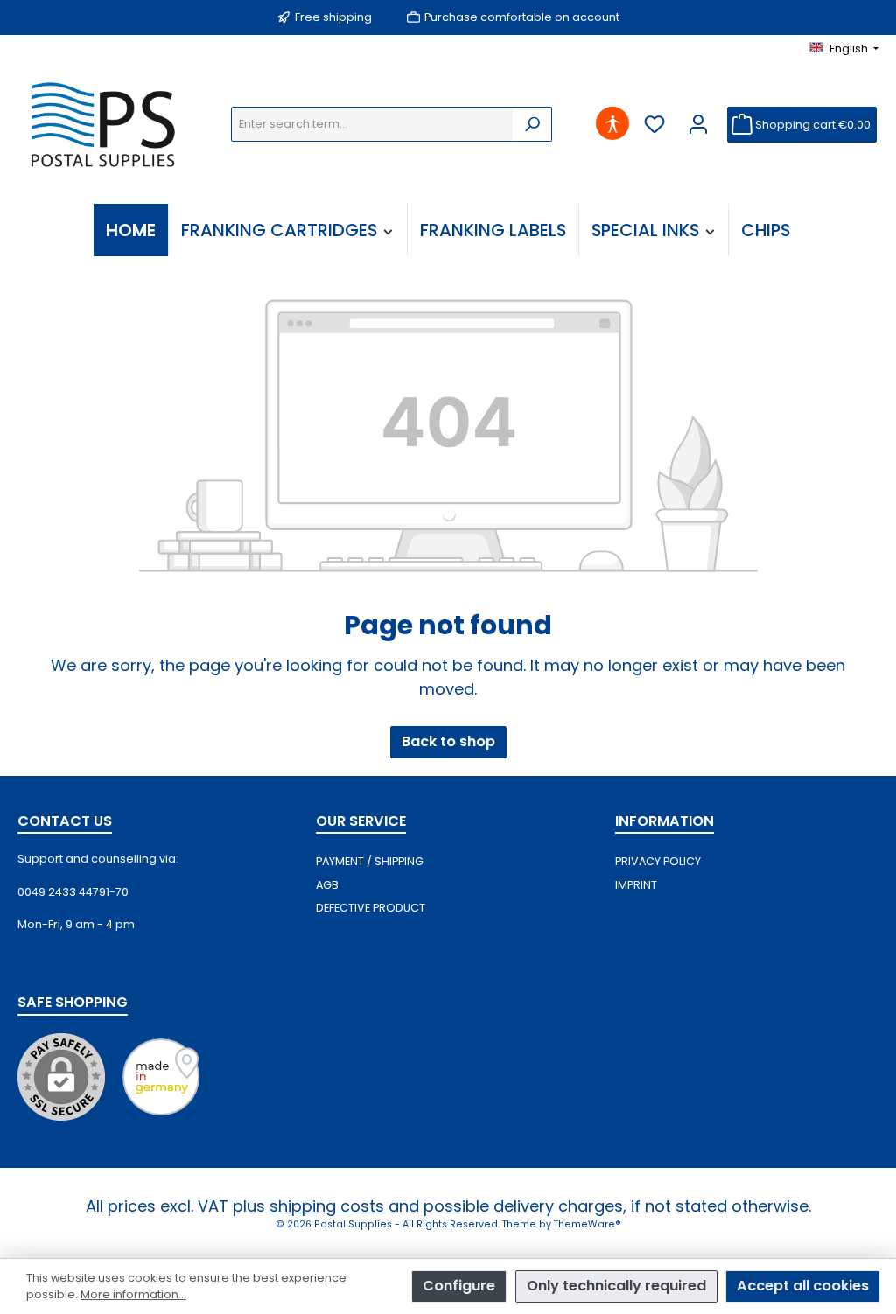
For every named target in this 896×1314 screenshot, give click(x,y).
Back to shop (448, 741)
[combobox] (372, 124)
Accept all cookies (803, 1286)
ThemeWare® (587, 1224)
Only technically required (616, 1286)
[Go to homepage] (107, 124)
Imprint (636, 884)
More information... (133, 1294)
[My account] (699, 125)
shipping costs (327, 1206)
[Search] (532, 124)
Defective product (370, 907)
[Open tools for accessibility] (613, 125)
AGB (327, 884)
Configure (459, 1286)
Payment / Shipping (370, 861)
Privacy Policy (658, 861)
